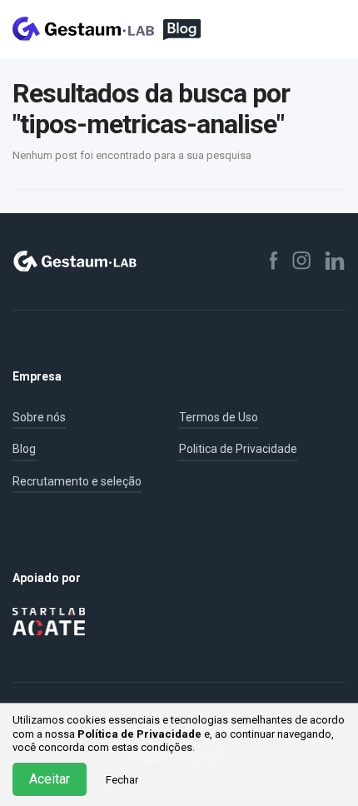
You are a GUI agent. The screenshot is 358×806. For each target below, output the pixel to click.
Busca (300, 29)
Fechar (122, 780)
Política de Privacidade (139, 734)
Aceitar (49, 779)
